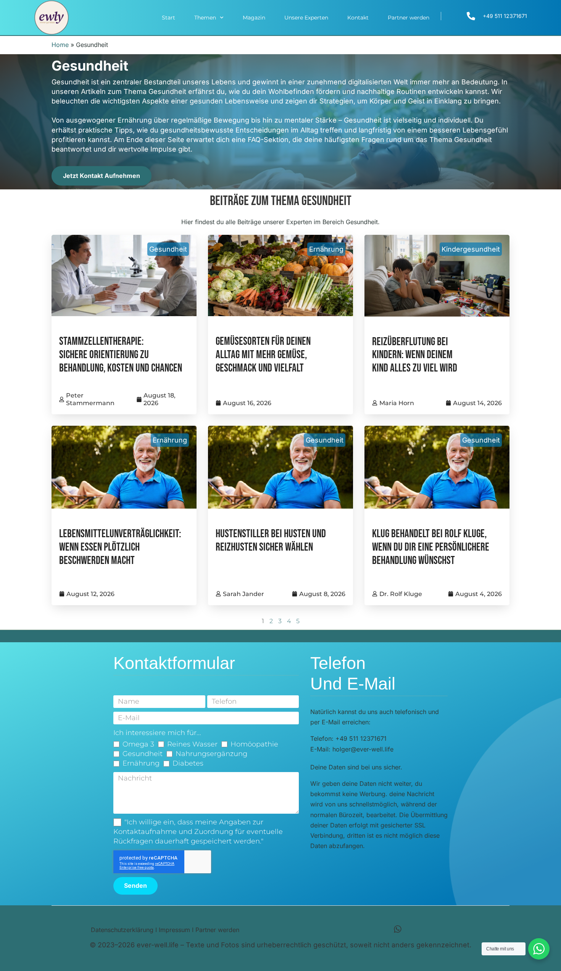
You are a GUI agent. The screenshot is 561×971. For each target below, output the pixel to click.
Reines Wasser (192, 744)
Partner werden (408, 17)
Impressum (174, 930)
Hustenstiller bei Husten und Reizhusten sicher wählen (271, 540)
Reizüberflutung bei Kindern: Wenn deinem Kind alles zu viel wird (414, 355)
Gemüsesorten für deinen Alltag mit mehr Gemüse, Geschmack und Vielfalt (263, 355)
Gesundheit (168, 249)
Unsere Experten (306, 17)
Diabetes (187, 763)
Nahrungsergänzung (211, 754)
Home (60, 44)
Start (168, 17)
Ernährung (326, 249)
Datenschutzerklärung (122, 930)
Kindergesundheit (471, 249)
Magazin (254, 17)
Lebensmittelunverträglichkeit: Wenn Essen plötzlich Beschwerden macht (120, 547)
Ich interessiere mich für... (157, 733)
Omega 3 (138, 744)
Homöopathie (254, 744)
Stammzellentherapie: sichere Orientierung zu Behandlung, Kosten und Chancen (120, 355)
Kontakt (358, 17)
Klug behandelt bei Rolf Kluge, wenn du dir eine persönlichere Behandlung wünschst (430, 547)
